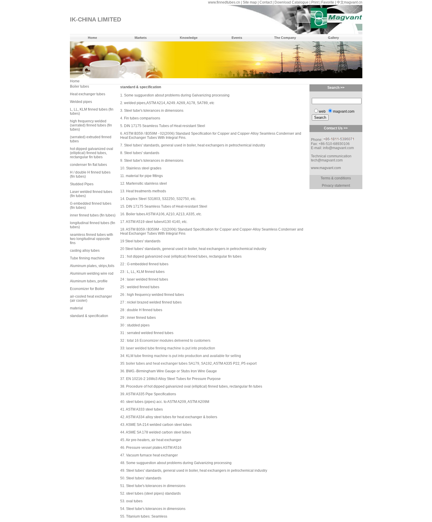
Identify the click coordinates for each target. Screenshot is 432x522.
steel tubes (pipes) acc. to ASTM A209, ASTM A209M (167, 402)
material (76, 308)
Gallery (333, 37)
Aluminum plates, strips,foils (92, 266)
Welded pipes (81, 102)
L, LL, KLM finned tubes (146, 272)
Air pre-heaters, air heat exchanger (153, 440)
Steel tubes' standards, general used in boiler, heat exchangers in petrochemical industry (194, 145)
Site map (250, 2)
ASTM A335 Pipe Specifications (151, 394)
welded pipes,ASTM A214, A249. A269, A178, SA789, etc (169, 103)
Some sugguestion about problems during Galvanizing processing (177, 95)
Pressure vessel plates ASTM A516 (154, 448)
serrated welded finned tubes (150, 333)
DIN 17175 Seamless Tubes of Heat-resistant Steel (164, 126)
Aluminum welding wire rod (91, 273)
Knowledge (188, 37)
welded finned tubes (143, 287)
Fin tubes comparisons (142, 118)
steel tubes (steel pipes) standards (153, 493)
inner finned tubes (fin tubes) (92, 215)
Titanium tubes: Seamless (146, 516)
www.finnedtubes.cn (224, 2)
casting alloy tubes (85, 251)
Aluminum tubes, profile (89, 281)
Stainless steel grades (143, 168)
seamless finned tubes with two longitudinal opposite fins (91, 239)
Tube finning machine (87, 258)
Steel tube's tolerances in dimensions (153, 111)
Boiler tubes (79, 86)
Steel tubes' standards (141, 153)
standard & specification (89, 316)
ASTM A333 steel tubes (144, 409)
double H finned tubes (144, 310)
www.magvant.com (326, 168)
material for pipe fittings (144, 176)
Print (315, 2)
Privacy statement (336, 186)
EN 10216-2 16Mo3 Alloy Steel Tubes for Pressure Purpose (173, 379)
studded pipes (138, 325)
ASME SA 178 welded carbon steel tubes (158, 432)
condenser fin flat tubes (88, 165)
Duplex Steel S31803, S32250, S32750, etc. (161, 199)
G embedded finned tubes (147, 264)
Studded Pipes (81, 184)
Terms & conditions (336, 178)
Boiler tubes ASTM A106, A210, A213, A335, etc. (164, 214)
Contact (265, 2)
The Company (285, 37)
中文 (340, 2)
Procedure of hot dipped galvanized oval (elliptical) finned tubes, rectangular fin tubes (194, 386)
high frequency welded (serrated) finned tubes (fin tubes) (91, 125)
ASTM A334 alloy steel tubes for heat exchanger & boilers (171, 417)
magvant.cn (353, 2)
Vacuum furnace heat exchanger (152, 455)
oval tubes (134, 501)
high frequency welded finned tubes (155, 295)
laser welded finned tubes (147, 279)
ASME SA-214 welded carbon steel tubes (159, 425)
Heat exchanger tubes (87, 94)
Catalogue (300, 2)
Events (237, 37)
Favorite (327, 2)
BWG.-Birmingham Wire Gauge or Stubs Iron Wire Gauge (171, 371)
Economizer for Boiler (87, 289)
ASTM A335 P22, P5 (229, 363)
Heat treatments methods (146, 191)
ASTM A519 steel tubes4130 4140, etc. (156, 222)
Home (92, 37)
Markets (141, 37)
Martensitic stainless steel (146, 183)
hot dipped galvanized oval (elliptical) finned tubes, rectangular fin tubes (91, 153)
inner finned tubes (141, 318)
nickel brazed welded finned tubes (154, 302)
